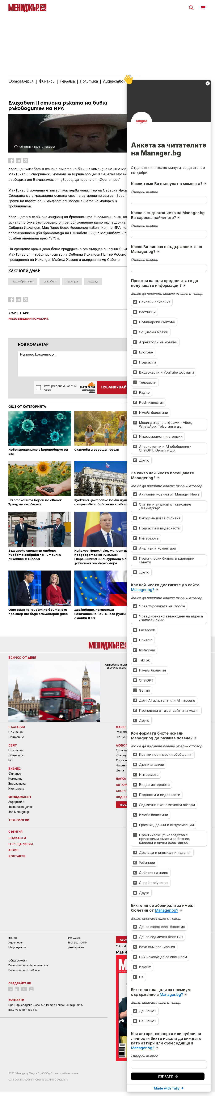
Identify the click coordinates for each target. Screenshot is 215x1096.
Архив (13, 850)
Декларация (76, 947)
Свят (12, 745)
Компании (15, 778)
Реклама (122, 732)
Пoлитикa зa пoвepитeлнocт (28, 965)
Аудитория (15, 942)
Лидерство (16, 801)
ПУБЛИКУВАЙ (114, 387)
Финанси (14, 773)
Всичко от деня (22, 657)
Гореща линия (20, 843)
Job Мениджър (18, 811)
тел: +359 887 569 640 (22, 1009)
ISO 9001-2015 (77, 942)
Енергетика (17, 783)
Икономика (16, 788)
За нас (12, 937)
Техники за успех (20, 806)
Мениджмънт (19, 796)
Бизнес (14, 768)
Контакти (16, 856)
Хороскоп (123, 760)
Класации (122, 755)
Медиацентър (17, 947)
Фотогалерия (126, 750)
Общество (16, 737)
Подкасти (17, 837)
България (16, 727)
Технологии (18, 820)
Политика (15, 732)
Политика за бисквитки (24, 970)
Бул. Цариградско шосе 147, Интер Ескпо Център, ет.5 (45, 1005)
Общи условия (17, 960)
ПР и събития (125, 737)
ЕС (10, 760)
